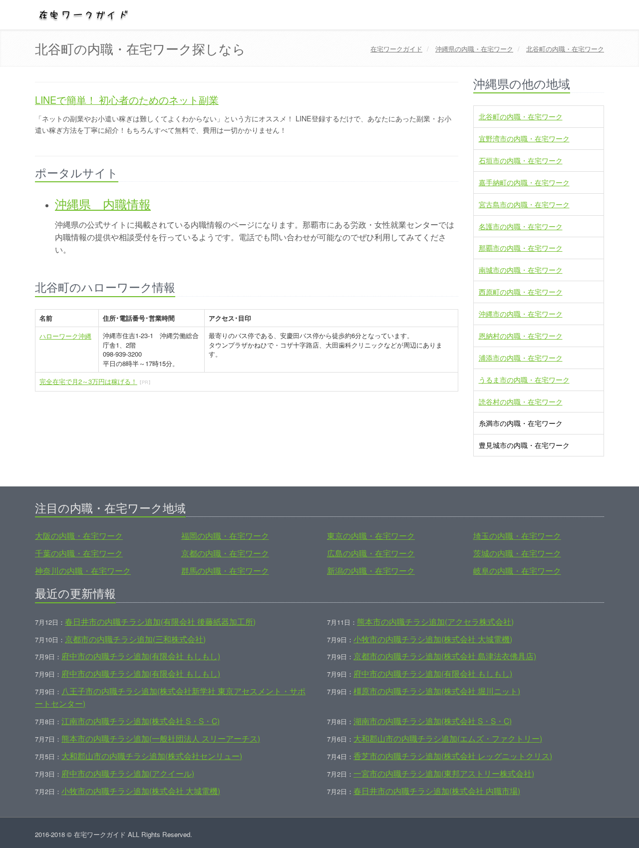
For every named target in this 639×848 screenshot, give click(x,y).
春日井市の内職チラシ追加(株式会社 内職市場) (436, 790)
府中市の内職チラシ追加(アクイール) (127, 773)
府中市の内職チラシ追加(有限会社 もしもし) (140, 655)
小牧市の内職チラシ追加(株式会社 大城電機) (432, 638)
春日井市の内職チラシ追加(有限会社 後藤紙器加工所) (160, 621)
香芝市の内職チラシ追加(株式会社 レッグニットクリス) (452, 755)
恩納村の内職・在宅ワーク (521, 336)
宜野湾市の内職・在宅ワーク (524, 138)
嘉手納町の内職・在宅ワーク (524, 182)
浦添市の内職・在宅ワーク (521, 358)
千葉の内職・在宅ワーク (79, 552)
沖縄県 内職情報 (103, 203)
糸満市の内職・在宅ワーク (521, 423)
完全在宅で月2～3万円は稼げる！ (88, 381)
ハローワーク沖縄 (65, 336)
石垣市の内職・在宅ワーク (521, 160)
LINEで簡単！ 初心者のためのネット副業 (127, 100)
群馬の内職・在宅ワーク (225, 570)
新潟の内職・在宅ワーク (371, 570)
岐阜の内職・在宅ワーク (517, 570)
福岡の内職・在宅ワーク (225, 535)
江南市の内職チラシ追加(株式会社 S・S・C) (140, 720)
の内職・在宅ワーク (474, 48)
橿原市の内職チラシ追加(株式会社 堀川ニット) (436, 690)
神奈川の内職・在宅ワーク (83, 570)
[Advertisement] (246, 424)
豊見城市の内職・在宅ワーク (524, 445)
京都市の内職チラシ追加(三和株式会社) (135, 638)
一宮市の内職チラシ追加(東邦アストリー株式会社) (443, 773)
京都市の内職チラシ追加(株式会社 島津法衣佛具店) (444, 655)
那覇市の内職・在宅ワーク (521, 248)
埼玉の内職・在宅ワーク (517, 535)
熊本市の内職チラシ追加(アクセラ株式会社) (435, 621)
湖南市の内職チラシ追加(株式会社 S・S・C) (432, 720)
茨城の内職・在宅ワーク (517, 552)
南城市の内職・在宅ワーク (521, 270)
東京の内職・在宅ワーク (371, 535)
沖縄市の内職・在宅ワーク (521, 314)
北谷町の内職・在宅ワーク (521, 116)
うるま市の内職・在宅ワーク (524, 380)
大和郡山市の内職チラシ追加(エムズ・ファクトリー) (447, 738)
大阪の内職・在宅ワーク (79, 535)
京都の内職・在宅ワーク (225, 552)
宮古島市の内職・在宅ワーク (524, 204)
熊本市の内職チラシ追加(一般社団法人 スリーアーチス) (160, 738)
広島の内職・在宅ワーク (371, 552)
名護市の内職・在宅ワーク (521, 226)
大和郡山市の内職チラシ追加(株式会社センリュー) (151, 755)
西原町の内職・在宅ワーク (521, 292)
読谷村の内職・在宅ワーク (521, 402)
